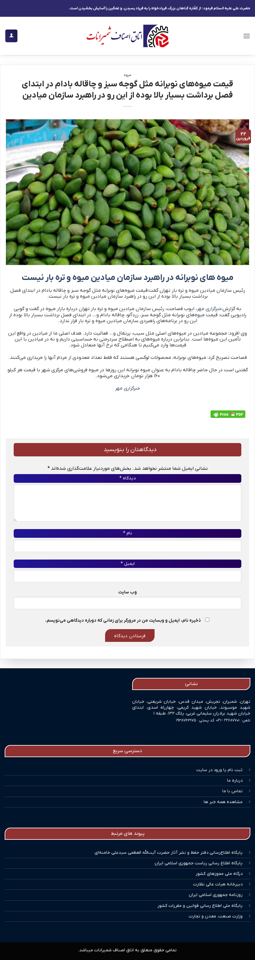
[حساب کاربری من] (11, 36)
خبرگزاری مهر (209, 309)
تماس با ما (232, 791)
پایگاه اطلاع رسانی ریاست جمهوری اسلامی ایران (199, 863)
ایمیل (128, 564)
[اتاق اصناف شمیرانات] (127, 36)
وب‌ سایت (127, 592)
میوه (127, 75)
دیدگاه (127, 478)
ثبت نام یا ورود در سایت (219, 770)
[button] (246, 35)
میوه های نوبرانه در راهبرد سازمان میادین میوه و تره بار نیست (128, 277)
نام (127, 533)
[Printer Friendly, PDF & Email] (228, 414)
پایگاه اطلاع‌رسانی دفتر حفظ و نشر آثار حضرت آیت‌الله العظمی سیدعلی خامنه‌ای (169, 853)
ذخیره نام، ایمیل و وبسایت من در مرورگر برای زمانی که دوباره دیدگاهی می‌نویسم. (123, 621)
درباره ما (235, 781)
